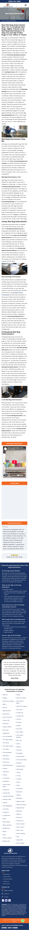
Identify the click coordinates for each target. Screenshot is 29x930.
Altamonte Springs (8, 701)
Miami (4, 818)
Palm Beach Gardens (19, 736)
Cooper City (6, 720)
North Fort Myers (21, 698)
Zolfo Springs (20, 843)
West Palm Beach (21, 804)
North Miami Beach (20, 702)
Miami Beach (6, 822)
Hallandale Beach (8, 765)
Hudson (5, 775)
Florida (6, 897)
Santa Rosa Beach (21, 759)
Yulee (17, 836)
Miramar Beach (7, 838)
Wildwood (19, 811)
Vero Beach (19, 788)
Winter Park (19, 830)
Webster (18, 795)
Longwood (6, 812)
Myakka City (6, 841)
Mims (4, 834)
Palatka (18, 725)
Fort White (6, 749)
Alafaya (5, 698)
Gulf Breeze (6, 759)
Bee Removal (6, 874)
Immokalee (6, 778)
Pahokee (18, 722)
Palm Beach (19, 732)
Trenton (18, 775)
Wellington (19, 798)
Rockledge (19, 753)
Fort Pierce (6, 742)
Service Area (6, 883)
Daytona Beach (7, 726)
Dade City (5, 723)
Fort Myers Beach (8, 739)
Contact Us (6, 881)
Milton (4, 831)
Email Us (6, 893)
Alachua (5, 694)
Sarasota (18, 763)
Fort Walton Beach (8, 746)
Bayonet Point (7, 710)
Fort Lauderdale (7, 736)
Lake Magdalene (7, 805)
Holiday (5, 768)
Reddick (18, 747)
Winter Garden (20, 824)
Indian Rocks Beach (6, 785)
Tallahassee (19, 769)
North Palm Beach (21, 706)
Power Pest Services (16, 919)
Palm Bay (19, 729)
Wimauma (19, 817)
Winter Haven (20, 827)
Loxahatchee (6, 815)
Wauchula (19, 791)
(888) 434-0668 (14, 1)
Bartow (5, 707)
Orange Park (20, 716)
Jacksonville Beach (8, 796)
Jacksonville (6, 793)
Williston (18, 814)
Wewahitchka (20, 807)
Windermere (19, 820)
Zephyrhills (19, 840)
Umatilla (18, 779)
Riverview (19, 750)
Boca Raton (6, 714)
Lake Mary (6, 809)
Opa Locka (19, 709)
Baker (4, 704)
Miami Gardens (7, 825)
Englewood (6, 733)
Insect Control (7, 876)
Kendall (5, 802)
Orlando (18, 719)
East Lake (6, 730)
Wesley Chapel (20, 801)
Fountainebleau (7, 752)
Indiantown (6, 789)
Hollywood (6, 771)
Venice (18, 785)
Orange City (19, 712)
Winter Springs (20, 833)
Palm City (19, 740)
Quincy (18, 743)
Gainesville (6, 755)
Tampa (18, 772)
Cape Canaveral (7, 717)
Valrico (18, 782)
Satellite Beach (20, 766)
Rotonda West (20, 756)
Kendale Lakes (7, 799)
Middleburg (6, 828)
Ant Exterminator (7, 879)
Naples (18, 694)
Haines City (6, 762)
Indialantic (6, 781)
